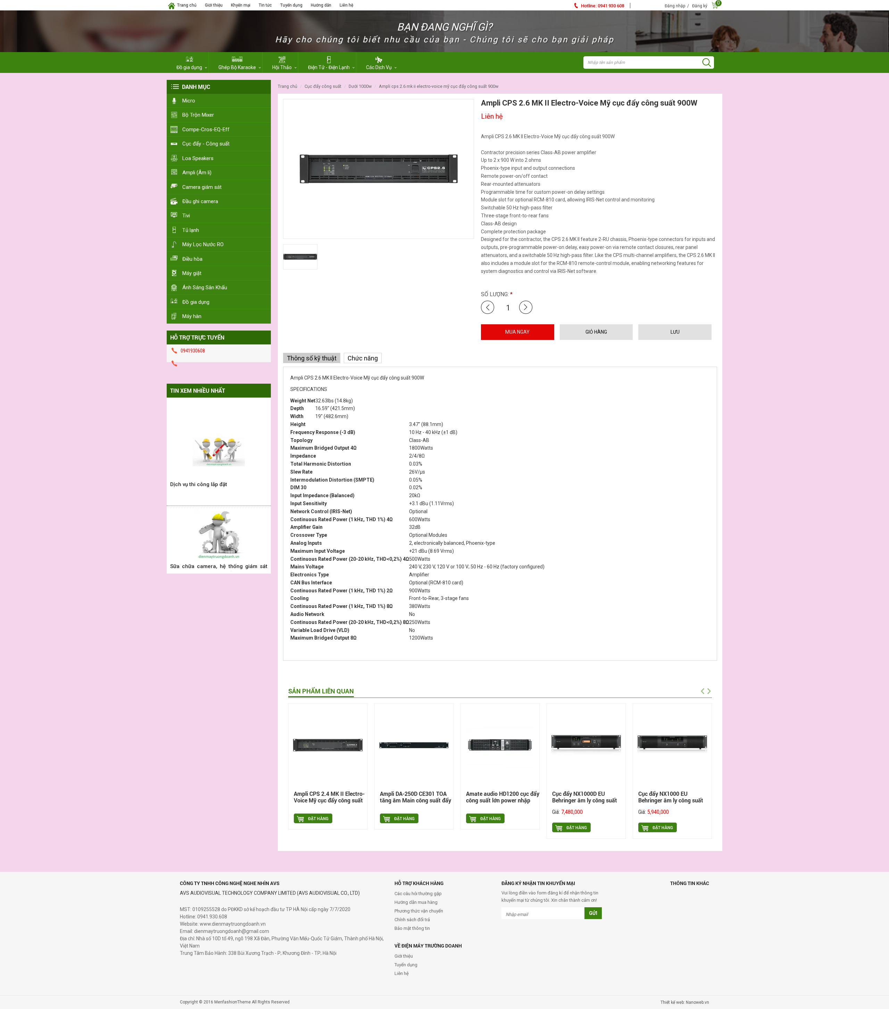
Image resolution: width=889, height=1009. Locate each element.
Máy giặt (191, 273)
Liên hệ (346, 5)
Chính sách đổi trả (412, 919)
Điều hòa (192, 259)
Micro (188, 101)
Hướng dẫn (321, 5)
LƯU (675, 332)
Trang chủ (187, 5)
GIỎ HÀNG (596, 332)
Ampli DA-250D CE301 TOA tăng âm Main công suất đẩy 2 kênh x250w (415, 800)
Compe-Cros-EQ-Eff (206, 129)
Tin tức (265, 5)
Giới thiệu (214, 5)
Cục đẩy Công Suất (323, 86)
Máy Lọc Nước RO (203, 244)
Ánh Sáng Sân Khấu (204, 287)
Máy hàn (191, 316)
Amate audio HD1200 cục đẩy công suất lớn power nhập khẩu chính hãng (502, 800)
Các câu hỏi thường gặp (418, 893)
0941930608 (193, 350)
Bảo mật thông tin (412, 928)
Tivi (186, 215)
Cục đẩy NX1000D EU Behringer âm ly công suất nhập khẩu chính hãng (584, 800)
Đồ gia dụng (195, 302)
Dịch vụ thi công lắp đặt (198, 469)
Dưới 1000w (360, 86)
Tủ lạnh (190, 230)
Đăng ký (699, 5)
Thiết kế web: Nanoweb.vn (684, 1002)
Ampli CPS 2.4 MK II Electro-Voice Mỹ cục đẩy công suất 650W (329, 800)
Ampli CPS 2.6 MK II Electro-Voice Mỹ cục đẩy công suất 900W (438, 86)
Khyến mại (240, 5)
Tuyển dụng (291, 5)
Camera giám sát (202, 187)
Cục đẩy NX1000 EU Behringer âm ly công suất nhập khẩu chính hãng (670, 800)
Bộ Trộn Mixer (198, 115)
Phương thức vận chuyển (418, 911)
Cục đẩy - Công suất (206, 144)
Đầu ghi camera (200, 201)
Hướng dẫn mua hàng (416, 902)
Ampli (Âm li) (196, 172)
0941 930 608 (602, 5)
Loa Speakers (198, 158)
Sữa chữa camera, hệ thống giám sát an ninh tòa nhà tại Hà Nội (218, 554)
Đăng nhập (675, 5)
